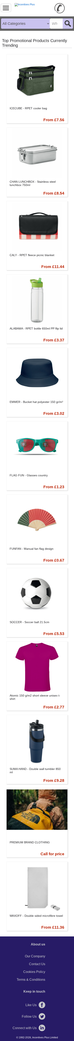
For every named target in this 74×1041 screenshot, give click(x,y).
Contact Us (37, 964)
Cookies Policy (34, 972)
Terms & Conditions (31, 979)
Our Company (35, 956)
